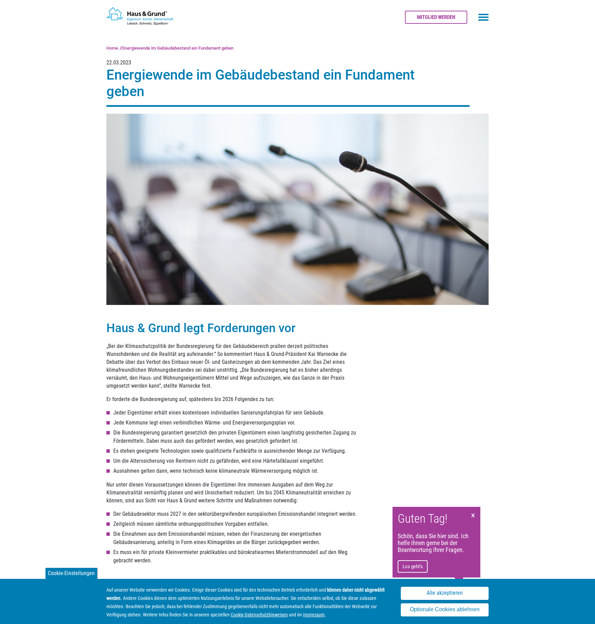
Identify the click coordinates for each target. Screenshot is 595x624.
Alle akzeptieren (445, 593)
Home (112, 48)
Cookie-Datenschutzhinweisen (259, 614)
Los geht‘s (413, 566)
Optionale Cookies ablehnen (445, 610)
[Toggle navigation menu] (483, 17)
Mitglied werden (436, 17)
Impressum (314, 614)
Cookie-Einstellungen (71, 573)
